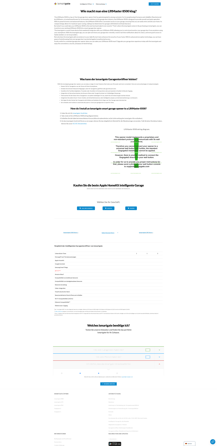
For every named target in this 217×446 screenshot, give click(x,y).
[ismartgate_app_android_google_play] (114, 444)
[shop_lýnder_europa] (108, 211)
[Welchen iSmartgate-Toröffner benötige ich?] (150, 324)
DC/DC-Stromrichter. (80, 124)
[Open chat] (212, 441)
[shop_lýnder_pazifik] (131, 211)
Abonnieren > (113, 439)
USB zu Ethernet (59, 311)
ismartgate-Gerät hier (80, 113)
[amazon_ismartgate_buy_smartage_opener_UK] (146, 224)
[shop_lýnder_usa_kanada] (86, 211)
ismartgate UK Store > (146, 232)
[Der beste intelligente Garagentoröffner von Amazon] (71, 224)
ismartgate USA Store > (70, 232)
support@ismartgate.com (127, 376)
